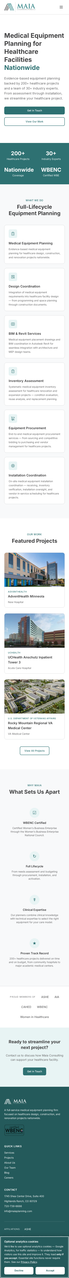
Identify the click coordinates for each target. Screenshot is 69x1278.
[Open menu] (61, 7)
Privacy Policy (29, 1262)
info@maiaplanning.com (18, 1211)
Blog (6, 1172)
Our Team (10, 1167)
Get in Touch (34, 110)
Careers (8, 1177)
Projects (9, 1157)
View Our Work (34, 121)
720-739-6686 (13, 1206)
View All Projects (34, 750)
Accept (50, 1270)
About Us (9, 1162)
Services (9, 1152)
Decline (19, 1270)
